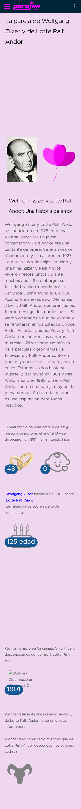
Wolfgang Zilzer (19, 494)
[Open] (74, 6)
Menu (6, 6)
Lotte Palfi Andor (20, 500)
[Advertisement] (40, 87)
